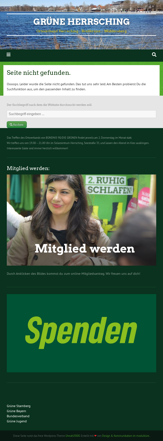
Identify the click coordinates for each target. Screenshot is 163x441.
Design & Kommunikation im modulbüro (125, 435)
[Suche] (154, 54)
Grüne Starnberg (19, 406)
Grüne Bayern (16, 411)
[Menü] (8, 54)
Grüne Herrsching (81, 22)
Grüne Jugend (17, 421)
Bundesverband (18, 416)
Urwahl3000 (73, 435)
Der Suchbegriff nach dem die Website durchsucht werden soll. (49, 104)
